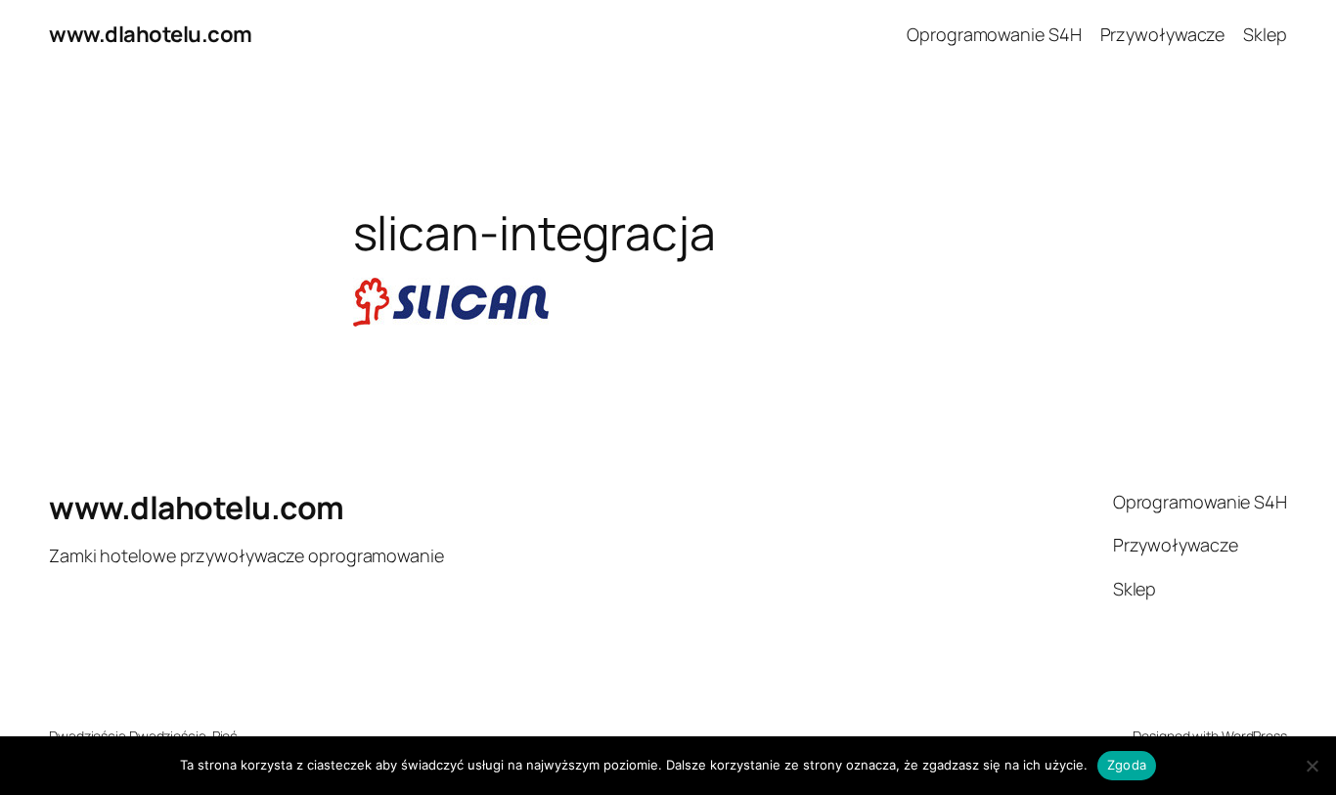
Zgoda (1126, 765)
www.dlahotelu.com (150, 34)
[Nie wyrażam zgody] (1311, 765)
